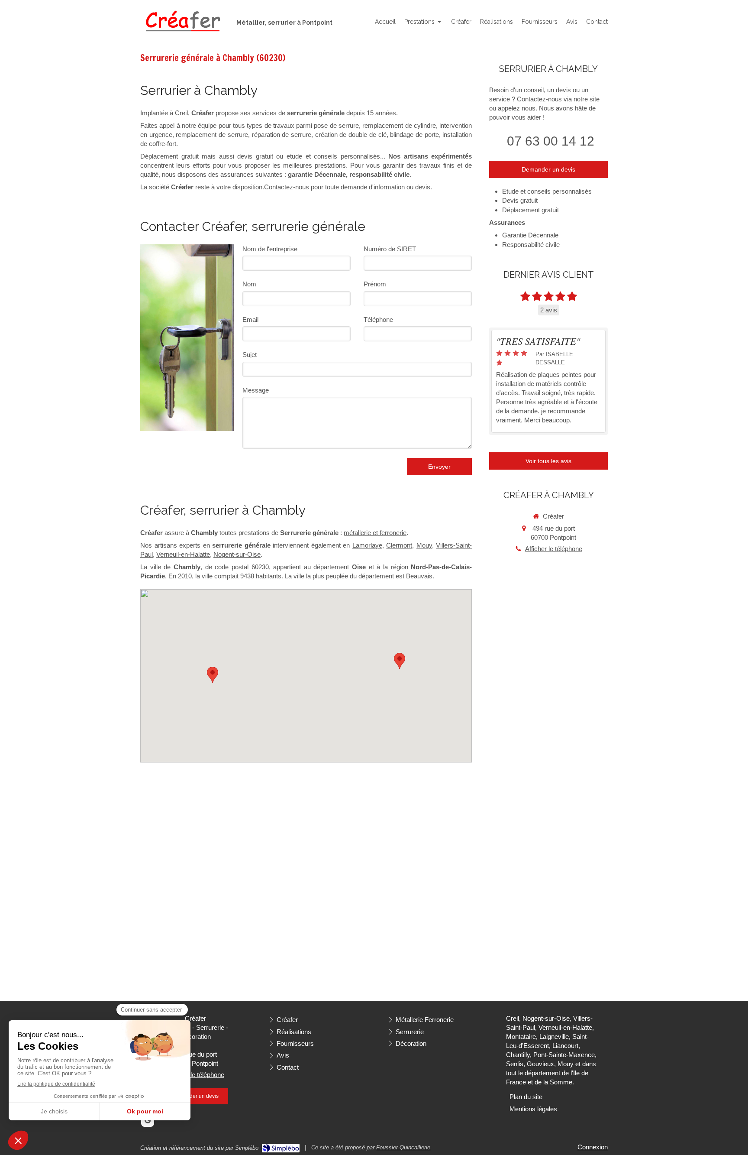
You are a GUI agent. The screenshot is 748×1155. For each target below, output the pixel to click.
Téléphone (378, 319)
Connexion (592, 1147)
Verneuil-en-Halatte (183, 554)
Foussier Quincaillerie (403, 1147)
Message (255, 390)
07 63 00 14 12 (550, 141)
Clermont (399, 545)
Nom (249, 284)
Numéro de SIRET (390, 249)
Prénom (375, 284)
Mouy (424, 545)
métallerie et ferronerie (375, 532)
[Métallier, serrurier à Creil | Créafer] (182, 22)
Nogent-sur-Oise (237, 554)
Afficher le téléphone (553, 548)
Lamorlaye (367, 545)
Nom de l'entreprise (269, 249)
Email (250, 319)
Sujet (249, 354)
